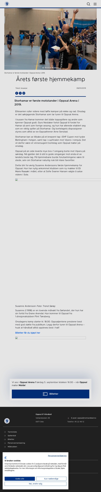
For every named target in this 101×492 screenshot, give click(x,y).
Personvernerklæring (57, 455)
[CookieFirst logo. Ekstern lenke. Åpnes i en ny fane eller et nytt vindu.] (6, 458)
